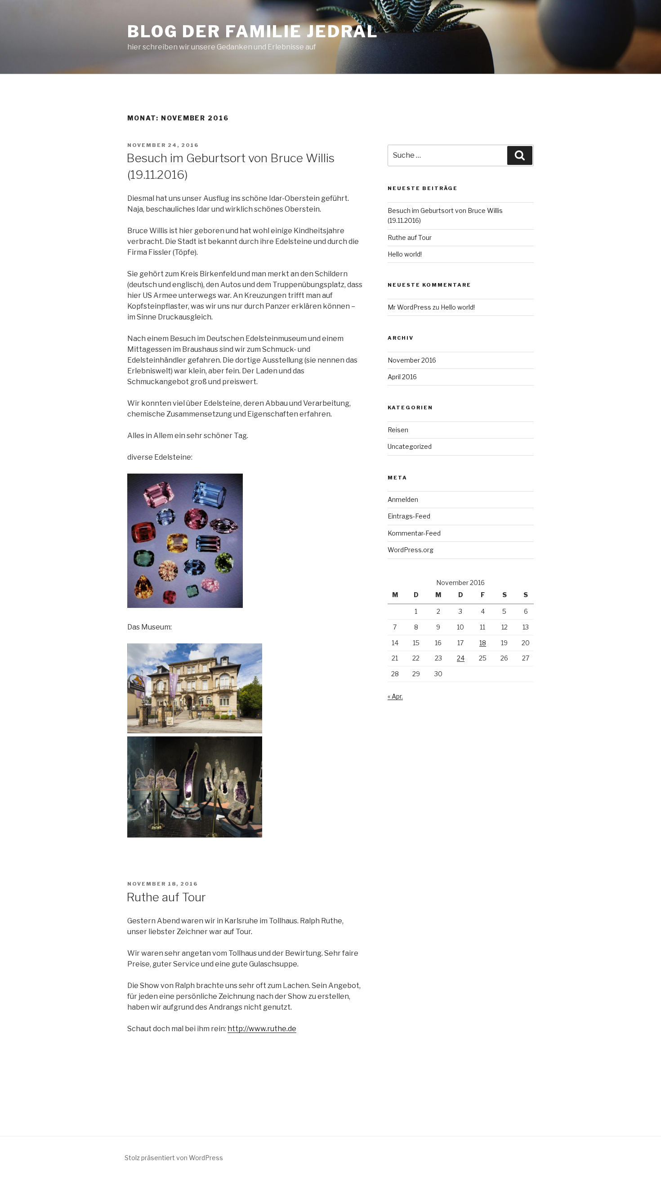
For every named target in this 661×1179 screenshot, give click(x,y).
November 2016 (412, 360)
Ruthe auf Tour (166, 897)
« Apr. (395, 696)
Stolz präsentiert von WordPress (174, 1157)
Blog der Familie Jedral (253, 31)
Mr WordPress (409, 307)
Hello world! (405, 254)
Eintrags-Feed (409, 516)
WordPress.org (410, 550)
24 (460, 658)
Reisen (398, 430)
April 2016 (402, 377)
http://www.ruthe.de (262, 1028)
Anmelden (403, 499)
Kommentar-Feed (414, 533)
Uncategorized (410, 446)
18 (482, 643)
